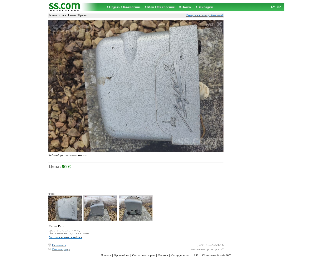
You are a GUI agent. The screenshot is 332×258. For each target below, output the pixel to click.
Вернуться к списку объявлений (204, 15)
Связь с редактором (143, 255)
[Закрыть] (219, 24)
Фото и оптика (57, 15)
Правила (106, 255)
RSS (196, 255)
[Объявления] (65, 7)
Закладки (205, 7)
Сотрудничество (180, 255)
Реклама (163, 255)
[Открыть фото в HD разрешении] (136, 86)
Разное (72, 15)
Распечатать (59, 245)
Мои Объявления (161, 7)
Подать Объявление (124, 7)
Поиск (186, 7)
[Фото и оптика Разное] (64, 208)
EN (279, 6)
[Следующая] (220, 90)
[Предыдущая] (51, 90)
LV (273, 6)
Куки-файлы (121, 255)
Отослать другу (61, 249)
